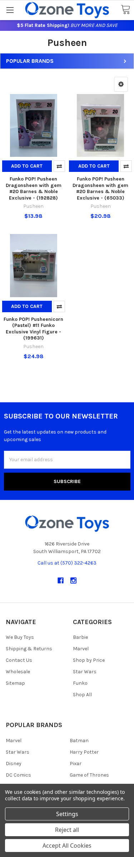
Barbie (80, 637)
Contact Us (19, 660)
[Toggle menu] (10, 10)
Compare (59, 166)
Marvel (81, 649)
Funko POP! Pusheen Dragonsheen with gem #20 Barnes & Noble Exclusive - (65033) (100, 188)
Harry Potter (84, 752)
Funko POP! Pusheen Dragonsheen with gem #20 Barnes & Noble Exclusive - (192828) (33, 188)
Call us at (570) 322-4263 (67, 563)
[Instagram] (73, 580)
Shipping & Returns (29, 649)
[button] (121, 84)
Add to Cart (27, 166)
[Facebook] (60, 580)
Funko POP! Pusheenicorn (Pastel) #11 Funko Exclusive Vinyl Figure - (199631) (33, 328)
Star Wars (84, 672)
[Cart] (125, 9)
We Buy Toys (20, 637)
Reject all (67, 830)
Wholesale (18, 672)
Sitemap (15, 683)
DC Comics (18, 775)
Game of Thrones (89, 775)
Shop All (82, 695)
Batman (79, 740)
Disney (13, 763)
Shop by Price (89, 660)
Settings (67, 814)
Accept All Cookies (67, 845)
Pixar (75, 763)
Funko (80, 683)
